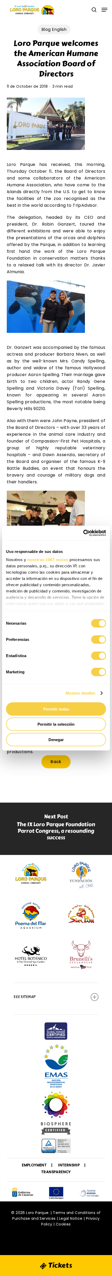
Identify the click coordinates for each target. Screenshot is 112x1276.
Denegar (56, 739)
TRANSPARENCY (56, 1171)
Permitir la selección (56, 724)
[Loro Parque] (56, 1115)
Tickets (59, 1265)
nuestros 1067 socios (48, 559)
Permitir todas (56, 709)
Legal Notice (71, 1218)
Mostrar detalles (81, 693)
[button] (104, 9)
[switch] (98, 639)
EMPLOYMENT (34, 1165)
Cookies (63, 1224)
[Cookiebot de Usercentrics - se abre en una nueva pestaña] (83, 533)
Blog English (54, 29)
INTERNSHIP (69, 1165)
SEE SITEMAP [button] (24, 997)
